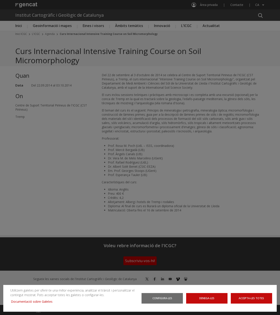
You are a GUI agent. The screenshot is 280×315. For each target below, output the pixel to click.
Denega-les (206, 298)
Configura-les (162, 298)
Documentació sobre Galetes (33, 301)
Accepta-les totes (251, 298)
